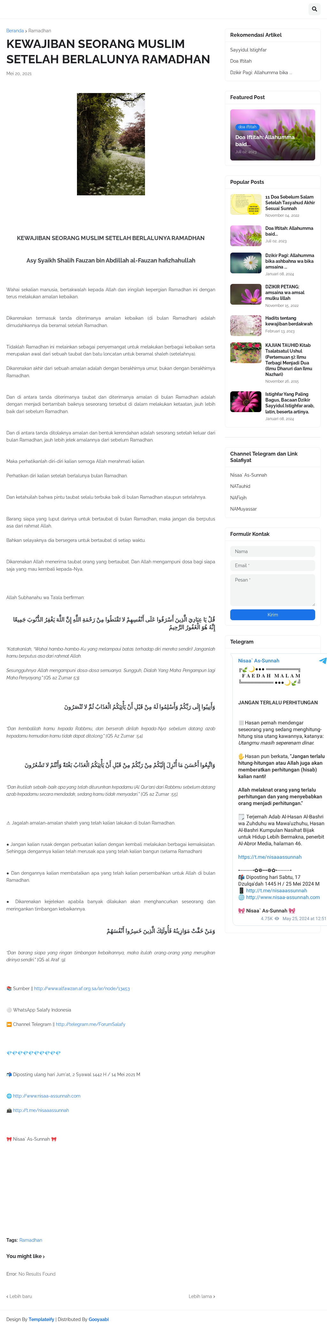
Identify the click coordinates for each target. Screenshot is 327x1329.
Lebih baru (21, 1296)
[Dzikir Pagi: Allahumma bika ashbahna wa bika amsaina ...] (246, 263)
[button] (314, 9)
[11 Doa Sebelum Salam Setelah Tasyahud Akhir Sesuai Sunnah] (246, 204)
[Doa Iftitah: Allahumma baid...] (246, 235)
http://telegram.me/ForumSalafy (90, 1024)
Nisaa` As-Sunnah (248, 475)
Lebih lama (200, 1296)
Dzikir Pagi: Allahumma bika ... (261, 72)
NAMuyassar (243, 509)
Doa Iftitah (241, 61)
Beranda (15, 30)
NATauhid (240, 486)
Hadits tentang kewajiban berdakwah (288, 321)
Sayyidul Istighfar (248, 49)
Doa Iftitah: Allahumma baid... (289, 231)
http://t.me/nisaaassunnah (41, 1110)
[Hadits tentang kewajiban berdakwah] (246, 325)
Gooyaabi (99, 1319)
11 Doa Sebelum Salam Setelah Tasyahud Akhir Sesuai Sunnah (290, 202)
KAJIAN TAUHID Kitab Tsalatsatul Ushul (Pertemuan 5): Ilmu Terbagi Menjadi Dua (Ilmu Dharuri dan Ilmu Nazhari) (288, 360)
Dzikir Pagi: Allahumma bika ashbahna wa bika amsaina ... (289, 261)
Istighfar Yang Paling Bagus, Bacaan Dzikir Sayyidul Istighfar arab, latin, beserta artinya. (289, 403)
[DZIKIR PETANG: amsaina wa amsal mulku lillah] (246, 294)
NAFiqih (238, 497)
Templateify (41, 1319)
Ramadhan (39, 30)
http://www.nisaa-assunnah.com (46, 1095)
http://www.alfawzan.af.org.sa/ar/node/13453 (82, 988)
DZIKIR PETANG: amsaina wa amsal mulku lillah (284, 292)
